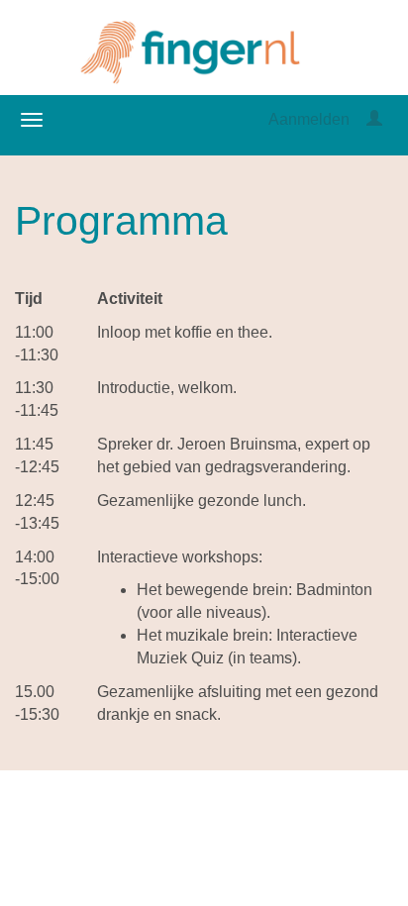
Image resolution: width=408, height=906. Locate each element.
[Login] (374, 119)
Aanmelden (309, 119)
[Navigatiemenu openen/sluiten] (31, 120)
